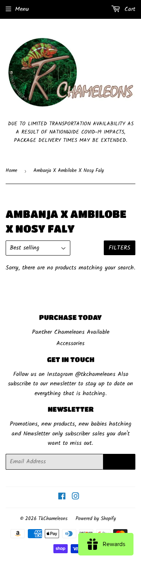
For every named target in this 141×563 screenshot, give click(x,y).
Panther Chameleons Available (70, 332)
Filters (119, 248)
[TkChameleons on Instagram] (75, 497)
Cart (128, 9)
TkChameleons (53, 519)
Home (11, 171)
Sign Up (119, 461)
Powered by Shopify (96, 519)
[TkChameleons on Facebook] (62, 497)
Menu (22, 9)
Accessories (70, 343)
